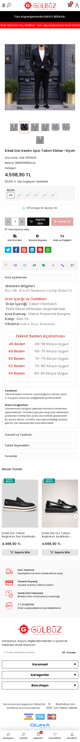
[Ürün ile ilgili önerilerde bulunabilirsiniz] (73, 265)
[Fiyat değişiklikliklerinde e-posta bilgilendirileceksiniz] (44, 265)
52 (36, 195)
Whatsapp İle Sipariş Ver (42, 208)
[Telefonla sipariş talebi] (63, 265)
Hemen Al (63, 221)
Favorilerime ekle (18, 229)
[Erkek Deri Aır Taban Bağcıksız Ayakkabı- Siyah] (60, 504)
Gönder (71, 652)
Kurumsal (40, 664)
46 (10, 195)
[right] (76, 516)
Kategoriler (40, 675)
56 (53, 195)
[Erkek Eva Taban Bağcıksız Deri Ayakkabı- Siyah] (20, 504)
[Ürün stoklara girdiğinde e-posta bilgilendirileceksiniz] (54, 265)
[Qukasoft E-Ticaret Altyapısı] (40, 726)
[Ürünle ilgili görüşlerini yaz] (26, 265)
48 (19, 195)
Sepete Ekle (40, 221)
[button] (10, 77)
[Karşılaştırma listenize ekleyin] (35, 265)
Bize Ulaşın (40, 685)
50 (27, 195)
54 (44, 195)
